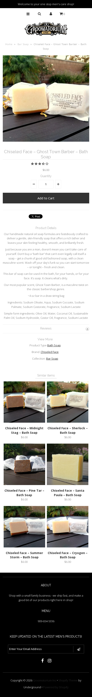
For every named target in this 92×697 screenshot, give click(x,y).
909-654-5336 (46, 621)
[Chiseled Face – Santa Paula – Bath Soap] (67, 484)
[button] (40, 164)
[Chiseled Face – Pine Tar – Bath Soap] (24, 484)
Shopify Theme (68, 680)
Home (8, 44)
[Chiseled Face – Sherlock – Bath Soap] (67, 421)
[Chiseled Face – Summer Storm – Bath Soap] (24, 546)
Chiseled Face (50, 352)
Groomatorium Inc (44, 680)
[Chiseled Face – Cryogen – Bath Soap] (67, 546)
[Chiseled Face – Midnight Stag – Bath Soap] (24, 421)
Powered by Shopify (55, 687)
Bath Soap (54, 345)
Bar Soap (23, 44)
